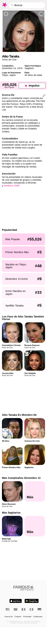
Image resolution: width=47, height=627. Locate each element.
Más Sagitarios (11, 512)
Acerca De (9, 616)
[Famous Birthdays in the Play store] (32, 601)
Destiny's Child (11, 185)
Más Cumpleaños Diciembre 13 (21, 477)
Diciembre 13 (9, 68)
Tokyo (5, 75)
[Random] (41, 14)
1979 (19, 68)
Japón (12, 75)
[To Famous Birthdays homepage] (4, 5)
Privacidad (27, 616)
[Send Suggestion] (44, 96)
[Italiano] (31, 609)
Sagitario (29, 68)
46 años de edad (33, 75)
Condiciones (37, 616)
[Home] (23, 588)
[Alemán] (39, 609)
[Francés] (23, 609)
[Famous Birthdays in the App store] (15, 601)
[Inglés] (7, 609)
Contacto (17, 616)
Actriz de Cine (9, 59)
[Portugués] (15, 609)
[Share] (6, 14)
